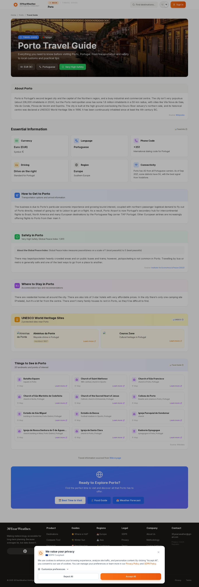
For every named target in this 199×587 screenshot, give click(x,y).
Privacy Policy (132, 563)
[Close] (158, 552)
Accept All (131, 576)
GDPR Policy (150, 563)
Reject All (68, 576)
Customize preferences (53, 569)
